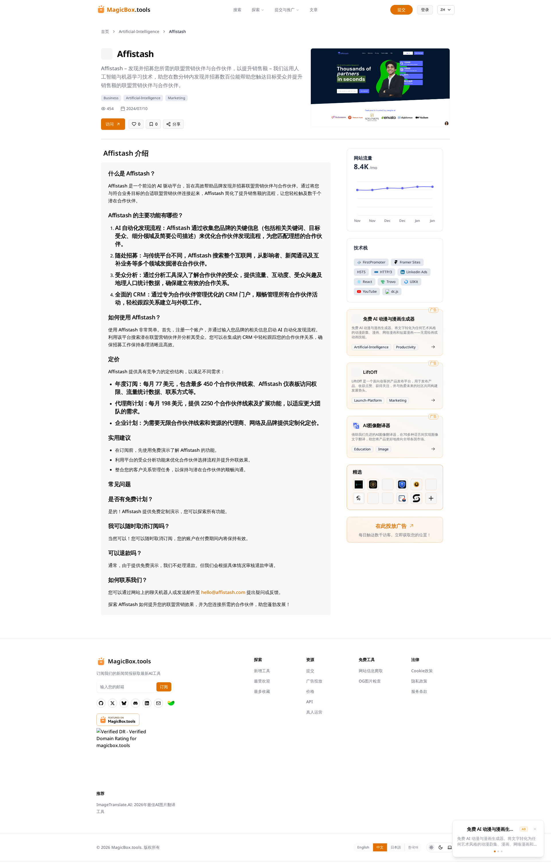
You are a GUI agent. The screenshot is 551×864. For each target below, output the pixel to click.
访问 (110, 124)
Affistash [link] (177, 31)
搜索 (237, 9)
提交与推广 (285, 9)
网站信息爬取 (371, 670)
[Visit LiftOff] (433, 400)
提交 (310, 670)
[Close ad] (535, 829)
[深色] (440, 847)
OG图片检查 (370, 681)
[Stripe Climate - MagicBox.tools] (171, 703)
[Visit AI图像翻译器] (433, 449)
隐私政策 (419, 681)
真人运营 (314, 712)
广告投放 (314, 681)
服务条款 (419, 691)
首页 (105, 31)
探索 (256, 9)
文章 (314, 9)
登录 (425, 9)
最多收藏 (262, 691)
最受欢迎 (262, 681)
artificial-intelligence (139, 31)
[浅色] (431, 847)
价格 (310, 691)
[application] (395, 201)
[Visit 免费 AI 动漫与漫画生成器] (433, 347)
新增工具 (262, 670)
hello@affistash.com (223, 592)
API (309, 701)
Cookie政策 (422, 670)
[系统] (449, 847)
